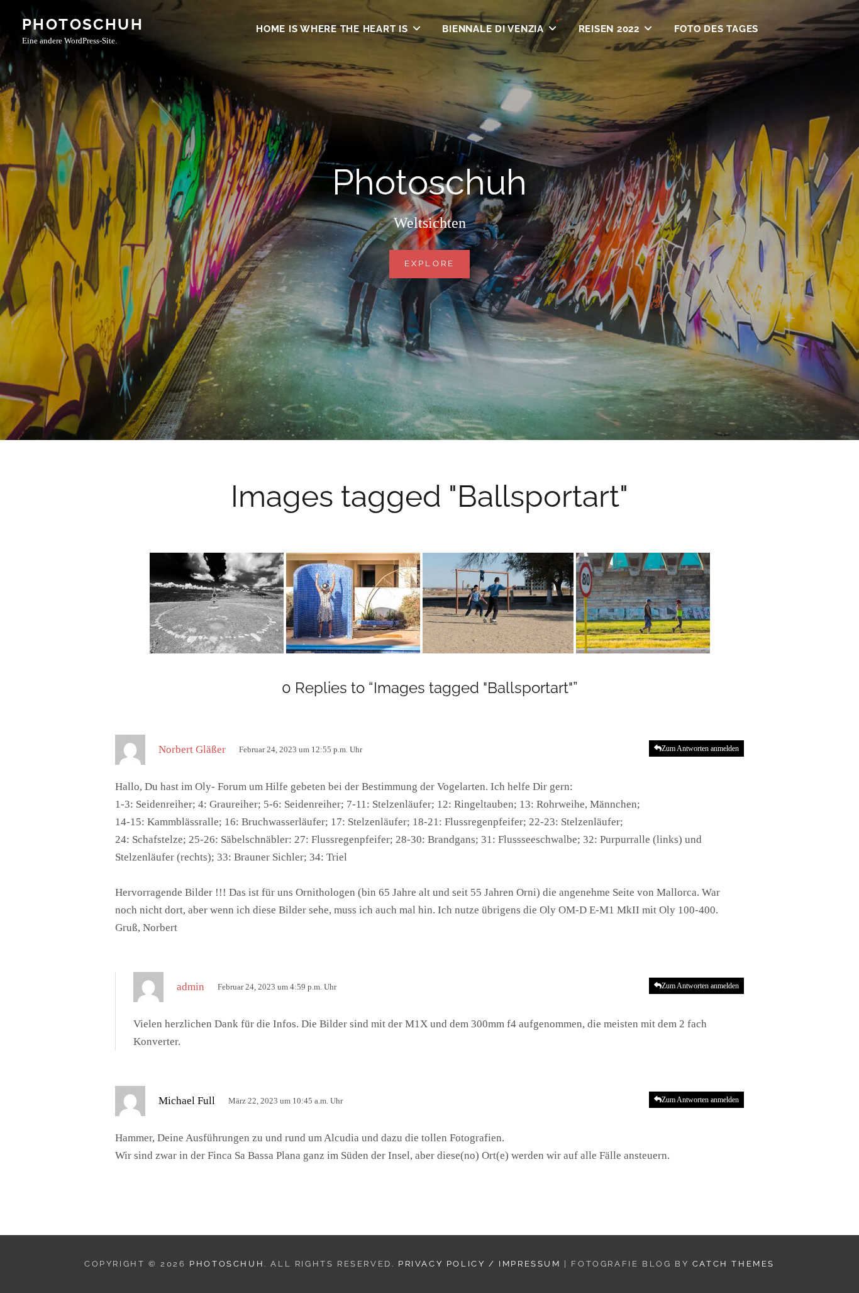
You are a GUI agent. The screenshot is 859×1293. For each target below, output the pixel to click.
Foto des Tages (716, 29)
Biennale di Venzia (493, 29)
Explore (437, 263)
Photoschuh (82, 24)
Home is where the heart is (332, 29)
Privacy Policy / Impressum (479, 1263)
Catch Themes (733, 1263)
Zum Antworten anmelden (700, 748)
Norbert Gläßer (192, 749)
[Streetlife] (643, 603)
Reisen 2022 (609, 29)
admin (190, 987)
